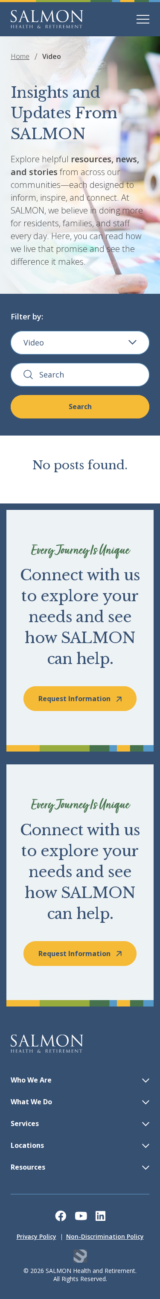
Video (33, 342)
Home (20, 56)
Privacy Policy (36, 1236)
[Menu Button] (143, 19)
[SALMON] (47, 19)
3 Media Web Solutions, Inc (80, 1256)
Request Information (74, 698)
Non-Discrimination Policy (105, 1236)
